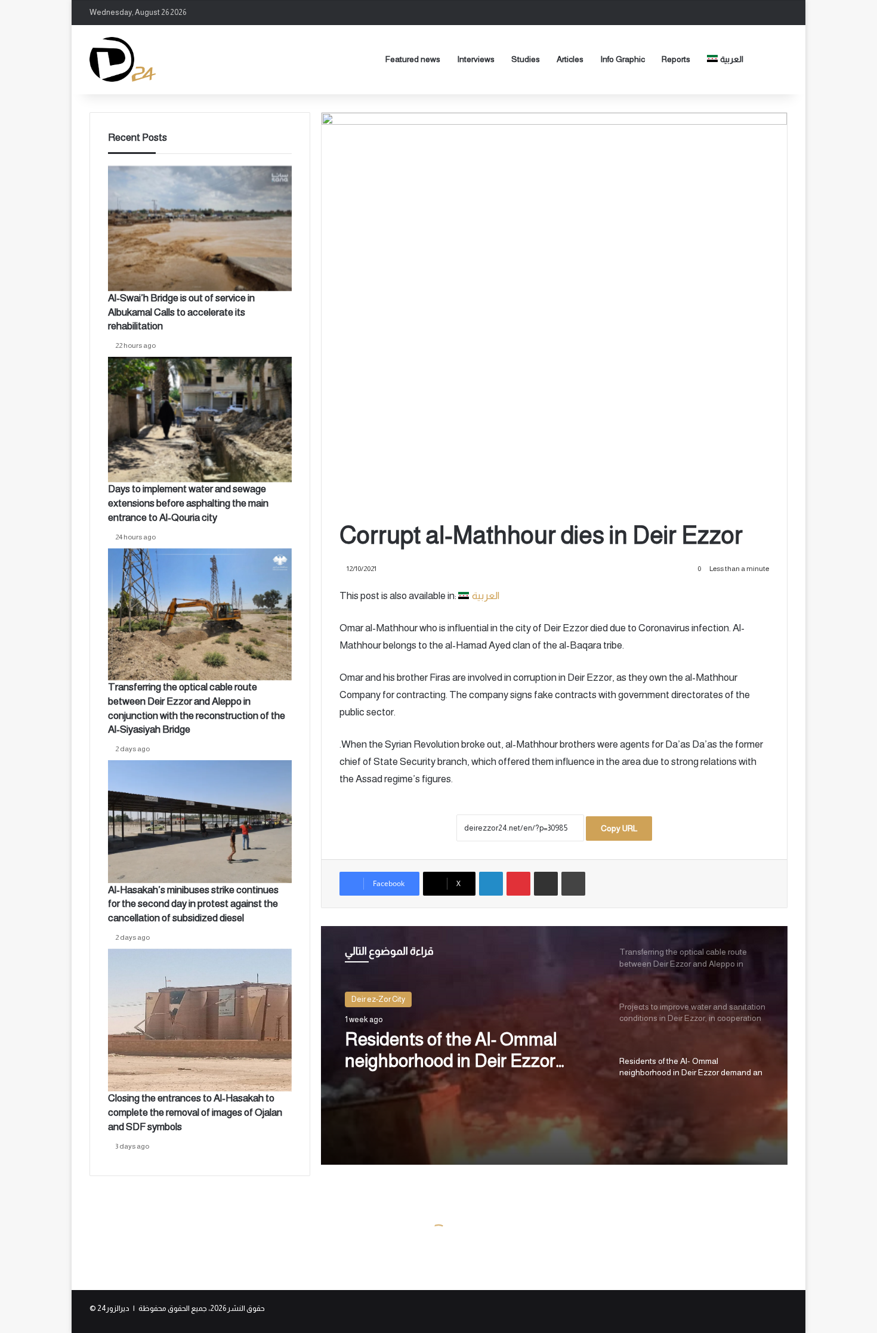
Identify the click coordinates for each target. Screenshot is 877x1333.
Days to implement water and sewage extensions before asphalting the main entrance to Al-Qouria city (188, 503)
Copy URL (619, 828)
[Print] (573, 884)
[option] (554, 1045)
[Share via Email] (546, 884)
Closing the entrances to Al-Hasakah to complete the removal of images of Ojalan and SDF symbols (195, 1113)
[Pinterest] (518, 884)
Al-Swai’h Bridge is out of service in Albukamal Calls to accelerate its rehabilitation (181, 312)
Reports (676, 59)
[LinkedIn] (491, 884)
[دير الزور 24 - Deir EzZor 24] (122, 59)
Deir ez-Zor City (378, 999)
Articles (570, 59)
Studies (525, 59)
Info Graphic (622, 59)
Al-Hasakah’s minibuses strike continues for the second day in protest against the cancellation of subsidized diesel (193, 904)
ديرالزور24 (113, 1308)
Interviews (476, 59)
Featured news (412, 59)
